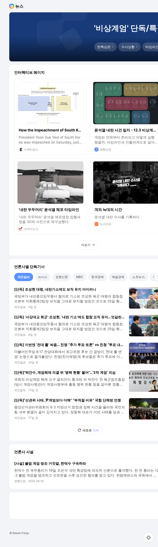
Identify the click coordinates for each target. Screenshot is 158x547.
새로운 (90, 430)
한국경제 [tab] (97, 277)
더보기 (86, 245)
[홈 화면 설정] (148, 537)
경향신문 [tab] (62, 277)
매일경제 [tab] (118, 277)
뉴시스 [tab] (42, 277)
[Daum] (12, 6)
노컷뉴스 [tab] (138, 277)
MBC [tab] (79, 277)
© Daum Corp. (19, 533)
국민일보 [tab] (23, 277)
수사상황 (128, 47)
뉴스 (19, 6)
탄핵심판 (103, 47)
